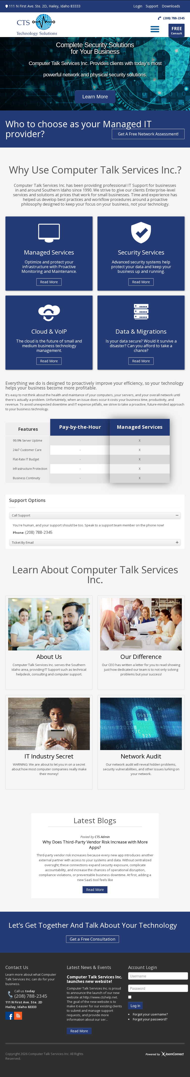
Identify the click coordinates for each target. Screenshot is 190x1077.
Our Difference (141, 656)
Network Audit (141, 756)
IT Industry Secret (48, 756)
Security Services (141, 252)
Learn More (95, 96)
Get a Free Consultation (92, 939)
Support (152, 6)
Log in (135, 1005)
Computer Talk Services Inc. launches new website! (94, 979)
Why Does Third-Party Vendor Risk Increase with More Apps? (95, 844)
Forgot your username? (150, 1014)
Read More (49, 282)
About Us (49, 656)
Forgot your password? (150, 1019)
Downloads (171, 6)
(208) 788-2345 (38, 532)
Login (137, 6)
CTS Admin (102, 837)
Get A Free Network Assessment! (148, 134)
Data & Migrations (141, 331)
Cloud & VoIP (49, 331)
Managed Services (49, 252)
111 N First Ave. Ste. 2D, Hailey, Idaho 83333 (44, 6)
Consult (176, 30)
